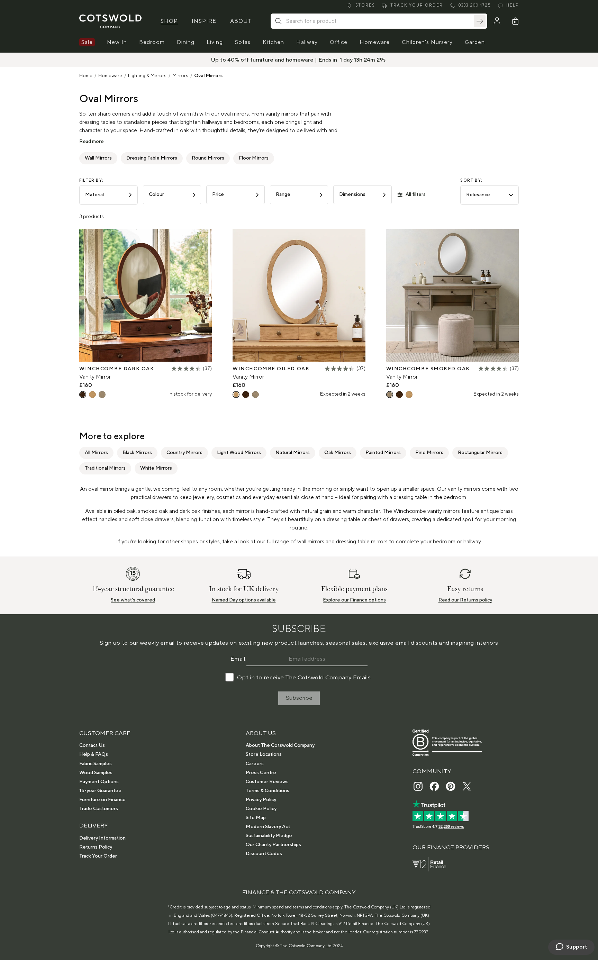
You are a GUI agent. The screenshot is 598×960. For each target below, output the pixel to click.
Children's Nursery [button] (427, 42)
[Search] (480, 21)
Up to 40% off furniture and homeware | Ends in (274, 59)
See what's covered (133, 600)
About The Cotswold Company (280, 745)
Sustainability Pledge (269, 836)
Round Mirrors (208, 158)
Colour (156, 194)
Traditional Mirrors (105, 468)
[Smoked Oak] (102, 394)
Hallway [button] (307, 42)
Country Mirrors (184, 453)
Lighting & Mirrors (147, 76)
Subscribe (299, 698)
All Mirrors (96, 453)
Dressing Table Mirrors (151, 158)
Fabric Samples (95, 764)
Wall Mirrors (98, 158)
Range (283, 194)
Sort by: (471, 180)
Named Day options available (244, 600)
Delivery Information (102, 838)
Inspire (204, 21)
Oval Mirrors (208, 76)
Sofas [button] (243, 42)
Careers (255, 764)
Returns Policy (95, 847)
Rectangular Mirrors (480, 453)
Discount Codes (264, 854)
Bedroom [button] (152, 42)
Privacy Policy (261, 800)
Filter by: (91, 180)
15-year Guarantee (100, 791)
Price (218, 194)
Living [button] (215, 42)
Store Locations (264, 754)
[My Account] (496, 21)
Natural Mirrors (292, 453)
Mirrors (180, 76)
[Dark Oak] (82, 394)
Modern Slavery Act (268, 827)
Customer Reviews (267, 782)
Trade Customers (98, 809)
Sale (87, 42)
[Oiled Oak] (92, 394)
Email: (238, 659)
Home (85, 76)
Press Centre (261, 773)
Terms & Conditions (267, 791)
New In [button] (117, 42)
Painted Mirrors (383, 453)
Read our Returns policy (465, 600)
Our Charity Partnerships (273, 845)
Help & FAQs (93, 754)
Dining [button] (185, 42)
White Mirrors (156, 468)
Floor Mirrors (254, 158)
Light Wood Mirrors (239, 453)
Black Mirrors (137, 453)
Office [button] (338, 42)
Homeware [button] (375, 42)
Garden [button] (475, 42)
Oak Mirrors (337, 453)
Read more (91, 141)
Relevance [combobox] (478, 195)
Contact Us (92, 745)
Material (94, 195)
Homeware (110, 76)
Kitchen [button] (273, 42)
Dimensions (352, 194)
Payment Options (99, 782)
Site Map (256, 818)
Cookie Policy (261, 809)
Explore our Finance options (354, 600)
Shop (169, 21)
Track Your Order (98, 856)
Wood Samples (95, 773)
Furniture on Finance (102, 800)
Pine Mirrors (429, 453)
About (241, 21)
